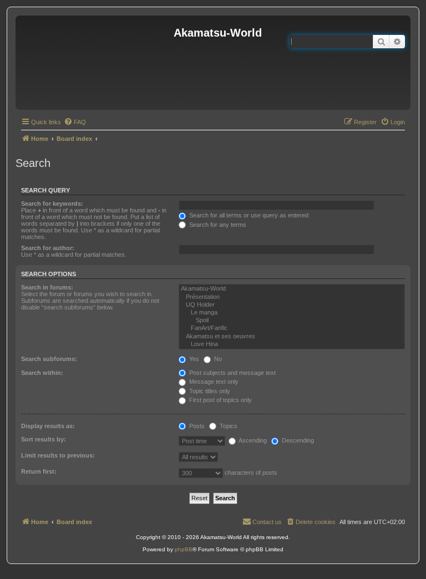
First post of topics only (219, 400)
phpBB (183, 549)
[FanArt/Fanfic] (292, 328)
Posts (196, 426)
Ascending (252, 440)
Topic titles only (208, 391)
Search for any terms (216, 224)
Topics (227, 426)
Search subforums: (49, 358)
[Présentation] (292, 297)
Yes (193, 358)
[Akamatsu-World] (292, 289)
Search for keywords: (52, 203)
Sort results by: (43, 439)
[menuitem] (75, 122)
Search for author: (47, 248)
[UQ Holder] (292, 305)
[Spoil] (292, 320)
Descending (297, 440)
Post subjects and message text (231, 372)
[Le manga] (292, 313)
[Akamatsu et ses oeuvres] (292, 337)
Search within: (42, 372)
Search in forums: (47, 287)
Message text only (213, 381)
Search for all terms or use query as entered (247, 215)
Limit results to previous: (58, 455)
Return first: (39, 471)
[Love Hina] (292, 344)
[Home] (96, 62)
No (217, 358)
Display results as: (48, 426)
